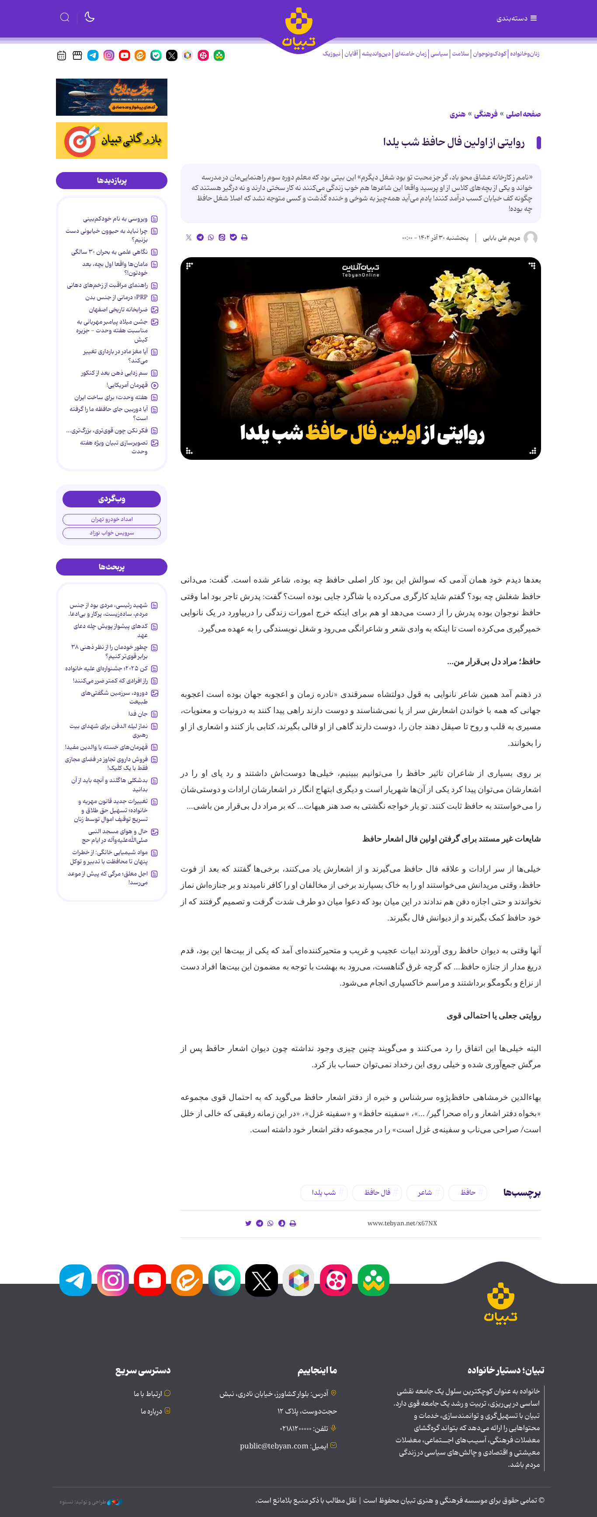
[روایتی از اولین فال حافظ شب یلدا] (360, 358)
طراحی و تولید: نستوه (83, 1502)
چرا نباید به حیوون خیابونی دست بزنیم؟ (107, 235)
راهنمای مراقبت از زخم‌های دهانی (107, 285)
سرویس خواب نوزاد (112, 533)
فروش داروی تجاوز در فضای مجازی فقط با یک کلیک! (106, 764)
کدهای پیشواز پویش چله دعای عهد (110, 630)
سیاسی (439, 54)
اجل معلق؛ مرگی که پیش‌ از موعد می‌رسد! (108, 878)
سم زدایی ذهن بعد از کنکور (114, 373)
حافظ (468, 1193)
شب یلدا (324, 1193)
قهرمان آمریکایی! (127, 385)
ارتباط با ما (148, 1394)
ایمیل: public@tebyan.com (284, 1446)
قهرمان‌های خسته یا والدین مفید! (106, 747)
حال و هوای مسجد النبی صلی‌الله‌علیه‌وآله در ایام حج (115, 836)
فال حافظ (377, 1193)
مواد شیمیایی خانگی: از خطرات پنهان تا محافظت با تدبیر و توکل (109, 857)
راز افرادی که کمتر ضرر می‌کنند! (110, 681)
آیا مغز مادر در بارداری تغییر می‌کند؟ (115, 356)
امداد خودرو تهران (112, 519)
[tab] (111, 181)
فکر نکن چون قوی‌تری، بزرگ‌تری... (107, 430)
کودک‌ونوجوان (489, 54)
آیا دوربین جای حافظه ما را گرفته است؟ (108, 413)
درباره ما (151, 1411)
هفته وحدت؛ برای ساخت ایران (111, 397)
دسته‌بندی (512, 18)
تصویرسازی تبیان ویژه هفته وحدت (114, 447)
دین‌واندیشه (376, 54)
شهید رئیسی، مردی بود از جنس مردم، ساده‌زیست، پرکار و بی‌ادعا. (108, 609)
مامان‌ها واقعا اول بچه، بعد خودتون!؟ (115, 268)
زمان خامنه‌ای (411, 54)
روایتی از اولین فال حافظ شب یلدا (455, 142)
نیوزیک (331, 54)
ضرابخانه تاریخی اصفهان (118, 309)
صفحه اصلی (523, 114)
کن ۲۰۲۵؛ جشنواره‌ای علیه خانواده (106, 668)
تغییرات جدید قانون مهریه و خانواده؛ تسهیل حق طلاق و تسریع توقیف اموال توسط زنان (111, 810)
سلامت (460, 54)
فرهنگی (486, 114)
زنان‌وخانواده (524, 54)
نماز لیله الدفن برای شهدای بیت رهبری (108, 730)
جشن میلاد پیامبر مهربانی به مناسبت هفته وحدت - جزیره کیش (112, 331)
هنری (458, 114)
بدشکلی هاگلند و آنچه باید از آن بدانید (109, 785)
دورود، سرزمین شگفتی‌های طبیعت (114, 697)
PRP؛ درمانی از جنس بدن (116, 297)
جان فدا (138, 714)
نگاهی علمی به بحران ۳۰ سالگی (109, 252)
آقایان (351, 54)
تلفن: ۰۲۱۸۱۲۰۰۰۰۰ (304, 1429)
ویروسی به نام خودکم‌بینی (115, 219)
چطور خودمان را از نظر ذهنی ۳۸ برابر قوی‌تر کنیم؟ (109, 651)
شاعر (425, 1193)
